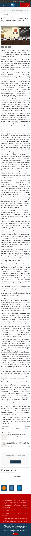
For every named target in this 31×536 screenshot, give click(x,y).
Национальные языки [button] (19, 1)
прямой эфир (24, 4)
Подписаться (15, 462)
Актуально (5, 14)
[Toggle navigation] (3, 4)
